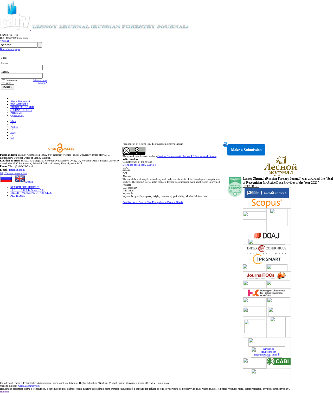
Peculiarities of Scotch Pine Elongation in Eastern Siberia (153, 202)
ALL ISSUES (17, 195)
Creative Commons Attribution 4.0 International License (186, 156)
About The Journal (20, 101)
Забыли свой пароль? (40, 81)
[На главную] (12, 98)
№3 (12, 138)
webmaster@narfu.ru (29, 385)
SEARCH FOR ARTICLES (25, 187)
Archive (14, 127)
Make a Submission (246, 150)
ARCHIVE (16, 112)
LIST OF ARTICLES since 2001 (27, 190)
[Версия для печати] (225, 145)
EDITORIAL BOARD (22, 107)
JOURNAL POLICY (21, 110)
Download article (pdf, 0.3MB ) (139, 164)
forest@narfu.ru (17, 169)
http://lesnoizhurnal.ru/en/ (13, 173)
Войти (3, 49)
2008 (13, 132)
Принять (4, 391)
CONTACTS (17, 115)
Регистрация (13, 49)
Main (13, 121)
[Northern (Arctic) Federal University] (15, 29)
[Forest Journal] (118, 29)
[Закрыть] (1, 54)
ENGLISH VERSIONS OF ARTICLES (31, 192)
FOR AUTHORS (19, 104)
